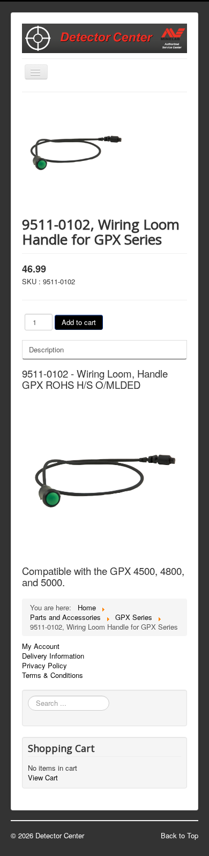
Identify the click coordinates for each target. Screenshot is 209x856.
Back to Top (179, 835)
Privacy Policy (44, 665)
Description (46, 349)
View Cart (43, 777)
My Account (40, 646)
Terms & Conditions (52, 675)
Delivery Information (53, 656)
